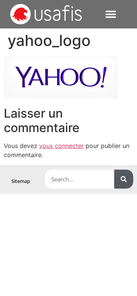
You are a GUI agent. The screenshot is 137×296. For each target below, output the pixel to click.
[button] (110, 14)
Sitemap (20, 181)
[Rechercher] (123, 179)
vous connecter (61, 146)
